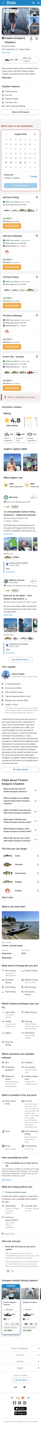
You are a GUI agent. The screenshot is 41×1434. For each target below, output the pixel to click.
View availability (12, 226)
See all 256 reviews (19, 660)
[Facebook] (14, 1403)
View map (6, 53)
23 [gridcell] (6, 162)
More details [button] (6, 1180)
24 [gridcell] (11, 162)
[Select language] (24, 1387)
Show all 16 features (20, 112)
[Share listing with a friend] (31, 38)
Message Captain (20, 769)
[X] (19, 1403)
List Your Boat (20, 1380)
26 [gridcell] (20, 162)
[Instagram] (24, 1403)
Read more (8, 534)
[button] (20, 176)
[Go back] (4, 2)
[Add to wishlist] (36, 38)
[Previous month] (34, 134)
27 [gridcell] (25, 162)
